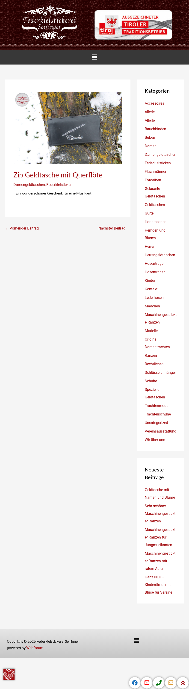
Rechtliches (154, 364)
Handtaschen (155, 222)
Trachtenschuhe (158, 414)
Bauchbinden (155, 129)
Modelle (151, 331)
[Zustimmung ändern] (9, 674)
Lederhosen (154, 297)
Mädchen (152, 306)
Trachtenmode (156, 405)
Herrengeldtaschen (160, 255)
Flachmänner (155, 171)
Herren (150, 246)
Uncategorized (156, 423)
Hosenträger (155, 263)
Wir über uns (155, 440)
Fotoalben (153, 180)
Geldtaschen (155, 205)
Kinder (150, 280)
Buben (150, 137)
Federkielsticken (59, 185)
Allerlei (150, 112)
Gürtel (149, 213)
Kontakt (151, 289)
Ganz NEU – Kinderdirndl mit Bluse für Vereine (158, 585)
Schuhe (151, 381)
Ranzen (151, 355)
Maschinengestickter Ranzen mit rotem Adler (160, 561)
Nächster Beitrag (114, 228)
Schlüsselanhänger (160, 372)
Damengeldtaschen (29, 185)
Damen (151, 146)
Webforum (34, 648)
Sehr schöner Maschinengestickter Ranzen (160, 513)
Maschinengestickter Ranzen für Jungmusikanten (160, 537)
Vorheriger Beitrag (22, 228)
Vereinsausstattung (160, 431)
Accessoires (154, 103)
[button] (94, 57)
